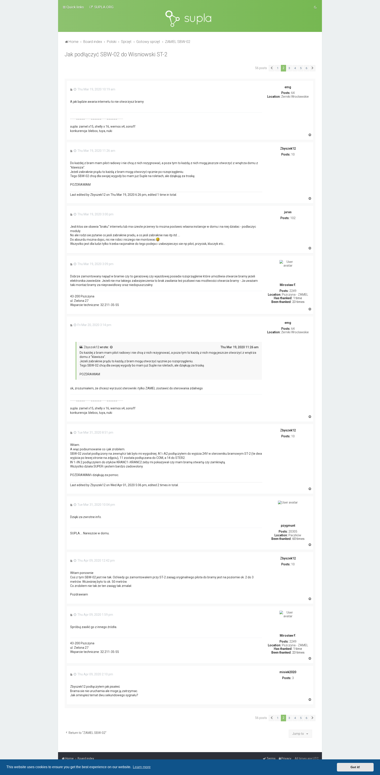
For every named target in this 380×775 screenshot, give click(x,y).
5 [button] (300, 68)
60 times (298, 538)
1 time (297, 298)
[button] (271, 68)
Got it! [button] (355, 767)
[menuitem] (101, 7)
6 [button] (306, 68)
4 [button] (295, 68)
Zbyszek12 (91, 347)
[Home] (190, 18)
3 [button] (289, 68)
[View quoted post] (111, 347)
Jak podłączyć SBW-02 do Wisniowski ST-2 (116, 54)
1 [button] (277, 68)
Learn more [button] (142, 767)
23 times (298, 302)
